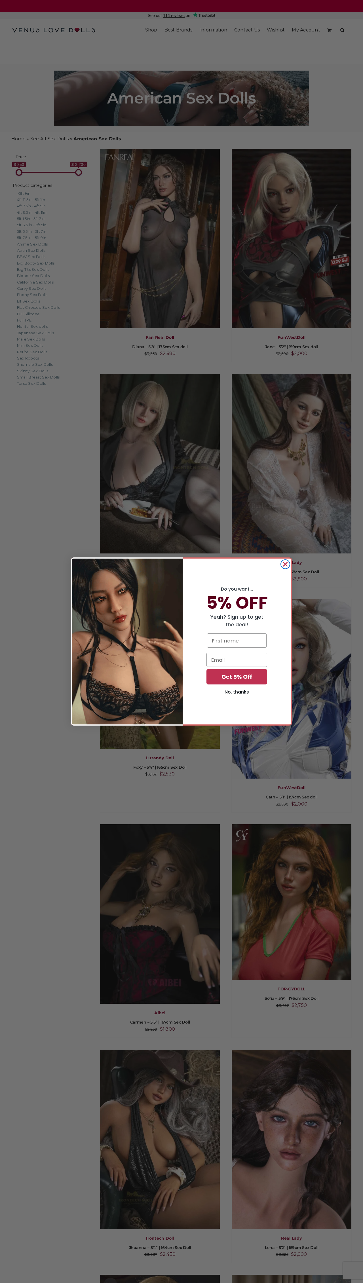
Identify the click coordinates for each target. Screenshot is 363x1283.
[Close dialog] (285, 564)
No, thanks (237, 692)
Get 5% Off (236, 677)
